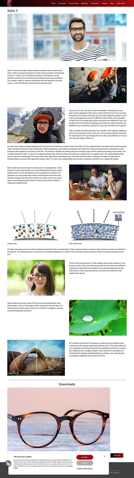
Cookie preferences (114, 472)
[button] (62, 3)
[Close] (104, 456)
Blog (112, 3)
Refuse (85, 463)
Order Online (121, 3)
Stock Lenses (73, 3)
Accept (84, 457)
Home (53, 3)
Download (117, 455)
